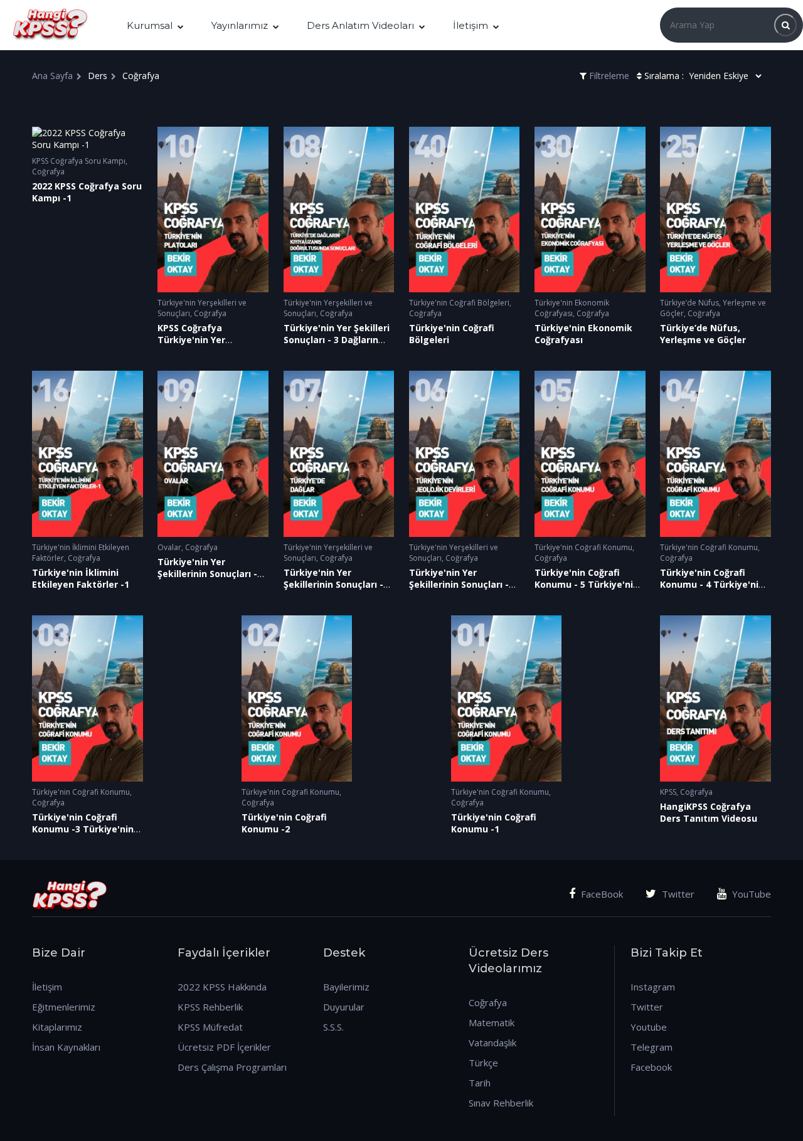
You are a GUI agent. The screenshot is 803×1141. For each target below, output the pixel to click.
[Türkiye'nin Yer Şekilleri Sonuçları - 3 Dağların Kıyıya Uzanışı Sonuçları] (339, 210)
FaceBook (600, 894)
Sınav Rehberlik (501, 1102)
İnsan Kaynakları (66, 1047)
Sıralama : (664, 76)
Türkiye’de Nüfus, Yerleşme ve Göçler (703, 334)
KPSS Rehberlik (210, 1006)
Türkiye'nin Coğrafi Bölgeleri (459, 302)
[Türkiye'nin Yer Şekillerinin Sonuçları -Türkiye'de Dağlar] (339, 454)
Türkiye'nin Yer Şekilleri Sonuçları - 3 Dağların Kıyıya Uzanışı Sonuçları (337, 340)
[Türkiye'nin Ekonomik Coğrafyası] (590, 210)
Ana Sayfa (52, 76)
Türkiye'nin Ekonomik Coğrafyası (571, 308)
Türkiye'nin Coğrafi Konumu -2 (284, 823)
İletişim (470, 25)
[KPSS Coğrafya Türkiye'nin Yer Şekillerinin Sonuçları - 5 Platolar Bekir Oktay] (213, 210)
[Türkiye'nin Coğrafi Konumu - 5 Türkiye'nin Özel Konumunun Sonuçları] (590, 454)
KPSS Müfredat (210, 1027)
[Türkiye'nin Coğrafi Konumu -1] (506, 698)
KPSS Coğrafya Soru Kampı (78, 161)
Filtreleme (608, 76)
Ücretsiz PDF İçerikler (224, 1047)
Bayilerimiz (346, 986)
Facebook (651, 1067)
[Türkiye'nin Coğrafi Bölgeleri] (464, 210)
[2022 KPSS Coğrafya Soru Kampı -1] (87, 139)
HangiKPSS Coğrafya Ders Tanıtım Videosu (708, 812)
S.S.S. (333, 1027)
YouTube (750, 894)
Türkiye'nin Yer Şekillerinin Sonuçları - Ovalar (207, 574)
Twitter (676, 894)
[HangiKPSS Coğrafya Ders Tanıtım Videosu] (715, 698)
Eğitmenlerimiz (63, 1006)
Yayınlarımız (239, 25)
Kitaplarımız (57, 1027)
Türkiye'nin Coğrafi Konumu (583, 547)
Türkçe (483, 1062)
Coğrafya (48, 171)
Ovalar (169, 547)
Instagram (652, 986)
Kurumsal (150, 25)
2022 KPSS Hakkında (222, 986)
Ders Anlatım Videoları (360, 25)
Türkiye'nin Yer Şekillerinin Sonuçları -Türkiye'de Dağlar (333, 584)
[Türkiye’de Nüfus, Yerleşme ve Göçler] (715, 210)
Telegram (651, 1047)
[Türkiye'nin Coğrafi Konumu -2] (297, 698)
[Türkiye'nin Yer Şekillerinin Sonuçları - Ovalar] (213, 454)
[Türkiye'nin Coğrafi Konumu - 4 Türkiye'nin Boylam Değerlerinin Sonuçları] (715, 454)
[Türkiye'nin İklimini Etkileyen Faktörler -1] (87, 454)
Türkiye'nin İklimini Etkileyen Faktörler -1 (80, 578)
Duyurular (343, 1006)
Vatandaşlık (492, 1042)
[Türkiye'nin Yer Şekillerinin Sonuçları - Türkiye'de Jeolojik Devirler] (464, 454)
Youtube (648, 1027)
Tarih (480, 1082)
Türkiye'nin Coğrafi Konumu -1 (493, 823)
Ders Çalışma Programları (232, 1067)
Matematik (491, 1022)
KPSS (668, 792)
